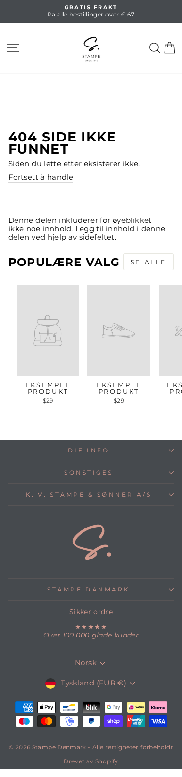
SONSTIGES (88, 472)
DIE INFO (88, 450)
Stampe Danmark (88, 589)
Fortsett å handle (40, 177)
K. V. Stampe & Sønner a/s (88, 494)
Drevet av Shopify (91, 761)
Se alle (148, 261)
